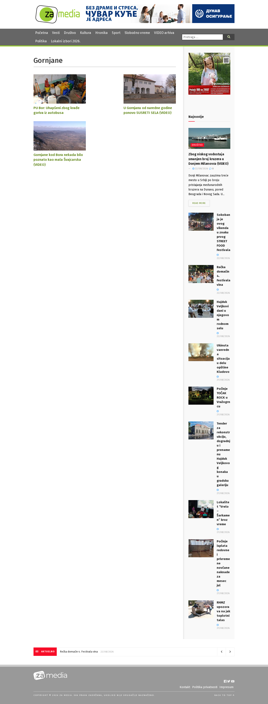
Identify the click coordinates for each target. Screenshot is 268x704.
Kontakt (185, 687)
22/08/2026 (201, 168)
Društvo (70, 33)
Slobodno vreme (137, 33)
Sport (116, 33)
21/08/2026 (223, 532)
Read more (199, 203)
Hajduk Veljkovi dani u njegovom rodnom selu (223, 315)
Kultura (85, 33)
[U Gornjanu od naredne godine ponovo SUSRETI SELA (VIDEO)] (150, 101)
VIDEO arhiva (164, 33)
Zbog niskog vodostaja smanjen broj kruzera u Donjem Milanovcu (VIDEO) (208, 159)
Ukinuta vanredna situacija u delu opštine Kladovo (223, 359)
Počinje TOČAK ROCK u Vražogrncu (223, 397)
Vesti (56, 33)
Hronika (101, 33)
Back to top (223, 695)
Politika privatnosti (204, 687)
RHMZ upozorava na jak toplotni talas (223, 611)
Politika (41, 41)
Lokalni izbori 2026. (65, 41)
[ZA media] (58, 22)
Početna (41, 33)
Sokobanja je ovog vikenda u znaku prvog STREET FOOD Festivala (223, 232)
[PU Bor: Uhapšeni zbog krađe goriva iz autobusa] (60, 101)
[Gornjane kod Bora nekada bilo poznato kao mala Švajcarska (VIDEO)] (60, 148)
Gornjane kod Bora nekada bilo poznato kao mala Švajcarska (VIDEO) (58, 160)
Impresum (226, 687)
